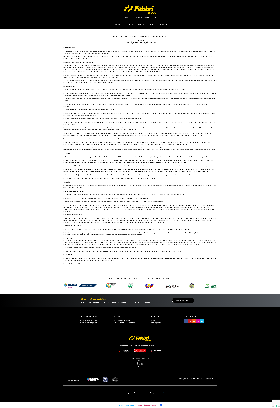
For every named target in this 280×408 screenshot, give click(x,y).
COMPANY (117, 25)
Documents (195, 379)
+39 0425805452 (125, 320)
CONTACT (163, 25)
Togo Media (161, 393)
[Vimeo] (202, 321)
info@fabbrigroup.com (127, 323)
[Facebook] (186, 321)
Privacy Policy (183, 379)
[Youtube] (190, 321)
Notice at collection (126, 405)
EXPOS (152, 25)
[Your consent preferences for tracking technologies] (276, 406)
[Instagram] (198, 321)
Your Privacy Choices (147, 405)
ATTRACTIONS (135, 25)
